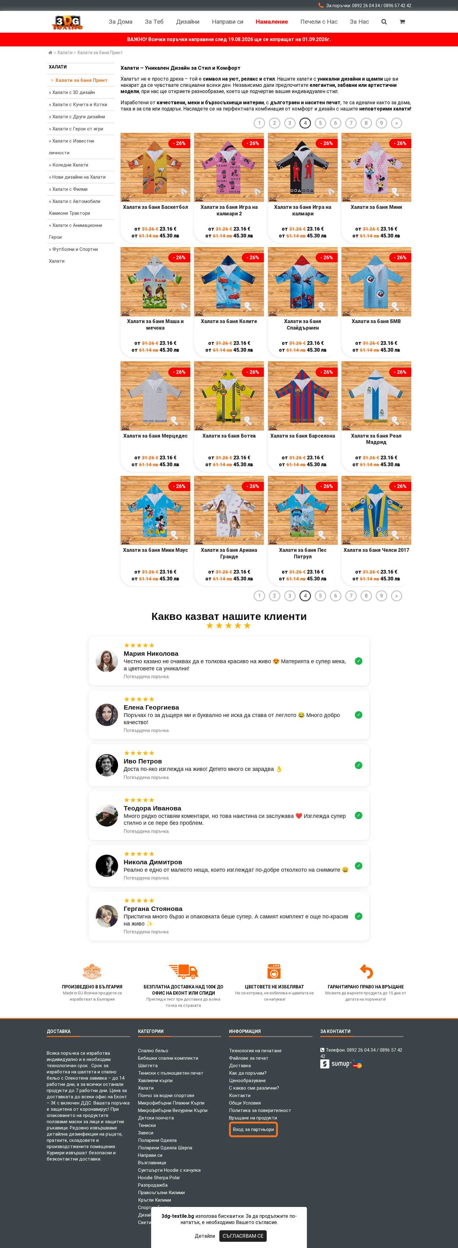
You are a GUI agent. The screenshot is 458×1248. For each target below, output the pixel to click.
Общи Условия (245, 1103)
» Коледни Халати (68, 165)
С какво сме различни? (254, 1088)
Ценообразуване (247, 1080)
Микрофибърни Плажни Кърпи (171, 1103)
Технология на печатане (255, 1050)
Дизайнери (150, 1215)
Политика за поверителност (260, 1110)
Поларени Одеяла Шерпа (165, 1148)
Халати (58, 66)
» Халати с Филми (68, 189)
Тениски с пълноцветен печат (170, 1073)
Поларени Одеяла (157, 1140)
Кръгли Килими (154, 1200)
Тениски (147, 1125)
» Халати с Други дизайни (77, 117)
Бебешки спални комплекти (168, 1058)
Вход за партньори (253, 1129)
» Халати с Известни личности (71, 147)
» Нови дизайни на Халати (77, 177)
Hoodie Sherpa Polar (159, 1177)
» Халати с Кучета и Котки (78, 104)
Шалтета (148, 1065)
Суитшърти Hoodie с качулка (169, 1170)
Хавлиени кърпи (155, 1080)
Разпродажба (153, 1185)
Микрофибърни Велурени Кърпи (173, 1110)
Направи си (150, 1155)
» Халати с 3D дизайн (72, 92)
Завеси (145, 1133)
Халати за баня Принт (80, 80)
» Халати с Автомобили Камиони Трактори (74, 207)
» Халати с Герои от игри (76, 129)
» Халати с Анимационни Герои (75, 231)
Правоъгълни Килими (161, 1192)
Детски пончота (156, 1118)
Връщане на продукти (253, 1118)
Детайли (205, 1236)
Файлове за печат (249, 1058)
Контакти (239, 1095)
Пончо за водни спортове (166, 1095)
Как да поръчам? (248, 1073)
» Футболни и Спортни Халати (73, 255)
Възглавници (152, 1163)
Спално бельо (153, 1050)
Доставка (240, 1065)
